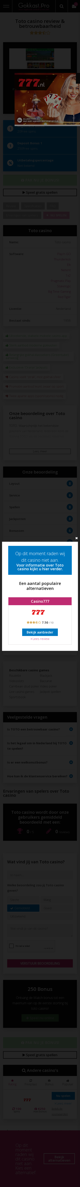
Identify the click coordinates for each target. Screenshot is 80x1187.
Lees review (40, 639)
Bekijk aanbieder (40, 632)
